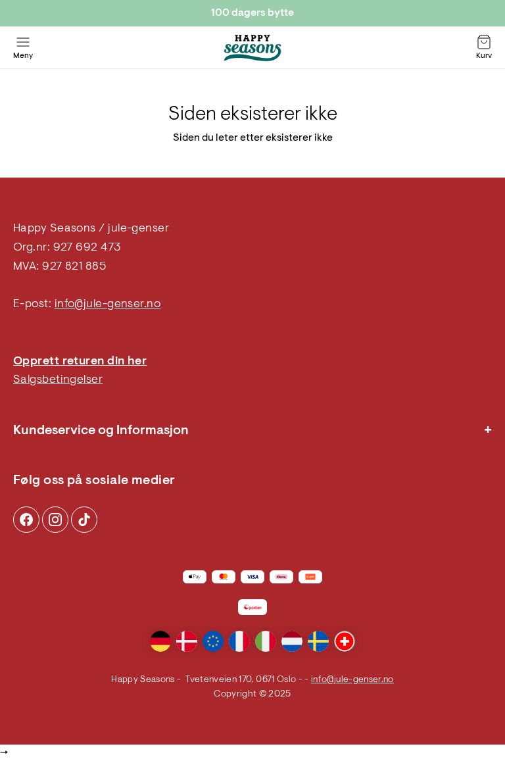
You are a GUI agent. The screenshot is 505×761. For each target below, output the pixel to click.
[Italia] (265, 641)
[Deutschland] (160, 641)
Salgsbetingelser (58, 380)
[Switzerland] (344, 641)
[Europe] (213, 641)
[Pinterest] (55, 519)
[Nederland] (291, 641)
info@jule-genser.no (108, 304)
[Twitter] (84, 519)
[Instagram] (26, 519)
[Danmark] (186, 641)
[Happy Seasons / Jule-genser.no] (252, 48)
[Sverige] (318, 641)
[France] (239, 641)
